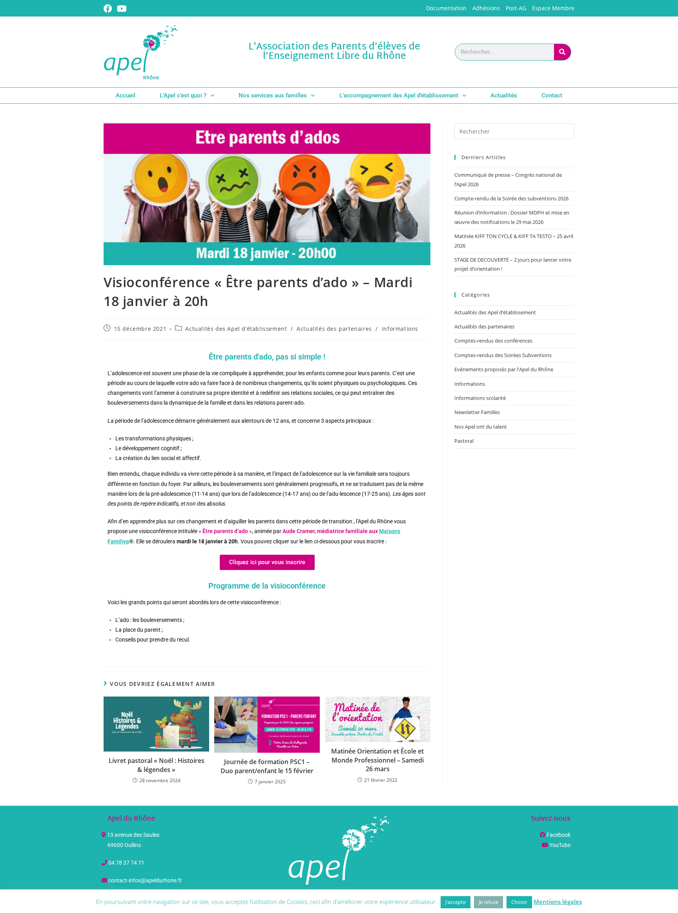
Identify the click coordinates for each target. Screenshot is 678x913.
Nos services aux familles (273, 95)
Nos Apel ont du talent (480, 426)
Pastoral (464, 440)
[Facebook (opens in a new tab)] (109, 8)
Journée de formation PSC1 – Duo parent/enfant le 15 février (267, 766)
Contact (551, 95)
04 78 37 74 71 (126, 863)
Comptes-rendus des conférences (493, 340)
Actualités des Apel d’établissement (236, 328)
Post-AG (516, 8)
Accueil (125, 95)
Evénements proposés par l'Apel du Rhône (503, 369)
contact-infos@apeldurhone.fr (145, 880)
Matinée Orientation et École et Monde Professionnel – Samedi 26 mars (377, 760)
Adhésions (486, 8)
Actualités (503, 95)
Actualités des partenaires (334, 328)
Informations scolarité (480, 398)
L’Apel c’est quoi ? (183, 95)
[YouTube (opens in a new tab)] (122, 8)
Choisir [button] (519, 902)
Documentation (446, 8)
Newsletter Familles (477, 412)
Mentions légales (558, 902)
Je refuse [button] (488, 902)
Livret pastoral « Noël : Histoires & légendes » (156, 765)
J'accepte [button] (455, 902)
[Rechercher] (562, 52)
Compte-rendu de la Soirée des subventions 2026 (511, 198)
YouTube (559, 845)
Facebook (558, 835)
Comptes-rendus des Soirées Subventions (503, 355)
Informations (400, 328)
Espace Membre (553, 8)
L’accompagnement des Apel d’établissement (398, 95)
